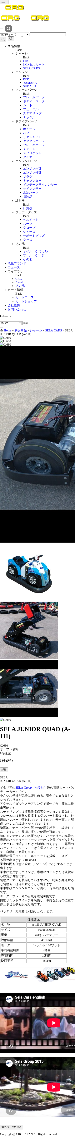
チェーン (29, 149)
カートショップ (26, 301)
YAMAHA (30, 82)
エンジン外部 (32, 172)
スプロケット (32, 153)
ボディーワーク (34, 101)
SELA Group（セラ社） (31, 787)
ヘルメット (30, 219)
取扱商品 (20, 330)
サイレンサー (32, 188)
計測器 (27, 208)
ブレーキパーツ (34, 145)
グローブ (29, 227)
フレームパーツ (34, 97)
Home (7, 330)
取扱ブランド (17, 263)
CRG (26, 60)
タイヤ (27, 157)
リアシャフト (32, 137)
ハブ (26, 132)
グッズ (27, 239)
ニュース (14, 267)
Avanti (19, 282)
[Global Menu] (1, 28)
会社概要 (14, 305)
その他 (27, 259)
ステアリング (32, 113)
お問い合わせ (17, 309)
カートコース (24, 297)
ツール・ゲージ (34, 255)
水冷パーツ (30, 192)
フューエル (30, 109)
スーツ (27, 223)
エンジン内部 (32, 168)
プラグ (27, 176)
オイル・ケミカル (35, 251)
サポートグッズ (34, 235)
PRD (26, 79)
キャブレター (32, 180)
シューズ (29, 231)
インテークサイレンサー (40, 184)
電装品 (27, 196)
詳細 (4, 769)
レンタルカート (34, 64)
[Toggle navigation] (4, 2)
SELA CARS (31, 68)
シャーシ (36, 330)
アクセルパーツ (34, 141)
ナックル (29, 117)
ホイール (29, 128)
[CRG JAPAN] (14, 12)
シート (27, 105)
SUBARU (29, 86)
